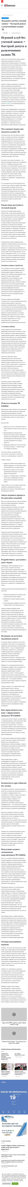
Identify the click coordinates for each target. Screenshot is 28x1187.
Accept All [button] (15, 1183)
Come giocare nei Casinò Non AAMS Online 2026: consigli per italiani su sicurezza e (12, 1161)
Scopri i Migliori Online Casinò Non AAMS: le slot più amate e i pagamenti (13, 1147)
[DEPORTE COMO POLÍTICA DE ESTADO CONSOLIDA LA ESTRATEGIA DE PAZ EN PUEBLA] (21, 1066)
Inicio (3, 15)
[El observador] (10, 5)
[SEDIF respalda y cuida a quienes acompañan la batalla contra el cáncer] (7, 1066)
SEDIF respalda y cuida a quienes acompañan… (5, 1073)
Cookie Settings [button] (6, 1183)
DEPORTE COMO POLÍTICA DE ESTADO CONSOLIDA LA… (20, 1073)
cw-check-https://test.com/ (20, 1054)
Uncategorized (9, 15)
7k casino (8, 103)
